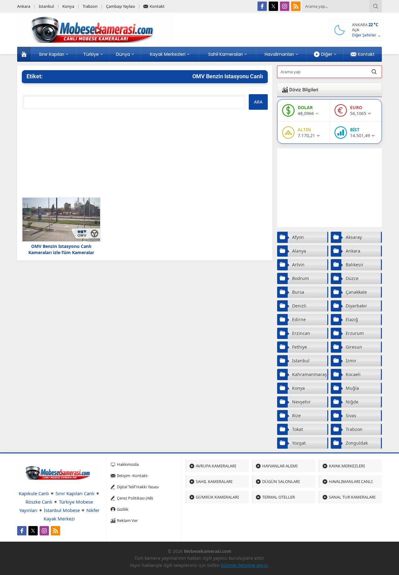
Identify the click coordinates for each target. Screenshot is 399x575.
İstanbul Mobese (62, 510)
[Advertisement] (145, 153)
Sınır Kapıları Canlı (74, 493)
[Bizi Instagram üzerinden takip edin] (284, 6)
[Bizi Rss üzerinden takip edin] (295, 6)
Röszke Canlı (39, 502)
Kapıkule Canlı (34, 493)
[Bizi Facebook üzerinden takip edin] (262, 6)
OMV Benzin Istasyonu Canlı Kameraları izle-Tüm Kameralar (61, 249)
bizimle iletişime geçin (244, 565)
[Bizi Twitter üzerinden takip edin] (273, 6)
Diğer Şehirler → (366, 35)
